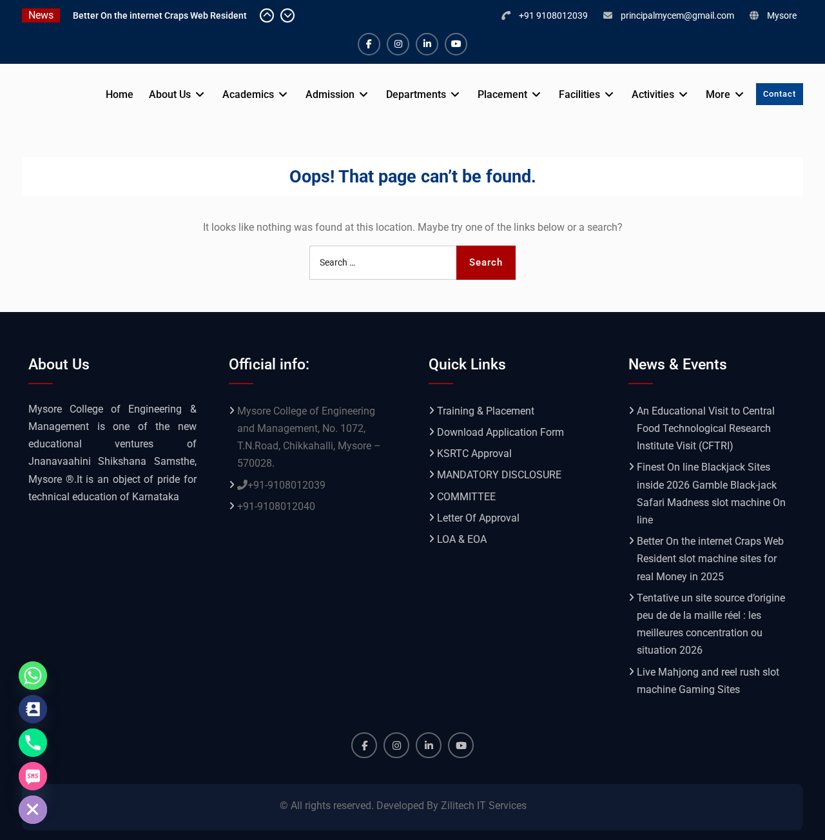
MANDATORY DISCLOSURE (499, 475)
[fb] (369, 44)
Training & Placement (485, 411)
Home (119, 94)
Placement (502, 94)
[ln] (427, 44)
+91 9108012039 (553, 15)
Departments (416, 94)
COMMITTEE (466, 497)
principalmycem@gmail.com (677, 15)
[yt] (456, 44)
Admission (330, 94)
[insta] (398, 44)
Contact (779, 94)
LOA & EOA (462, 539)
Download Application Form (500, 432)
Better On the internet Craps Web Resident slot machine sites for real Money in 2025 (710, 558)
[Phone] (33, 742)
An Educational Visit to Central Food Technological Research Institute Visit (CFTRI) (706, 428)
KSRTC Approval (474, 453)
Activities (653, 94)
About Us (170, 94)
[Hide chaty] (33, 810)
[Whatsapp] (33, 675)
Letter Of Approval (478, 518)
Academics (248, 94)
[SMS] (33, 776)
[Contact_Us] (33, 709)
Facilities (579, 94)
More (718, 94)
